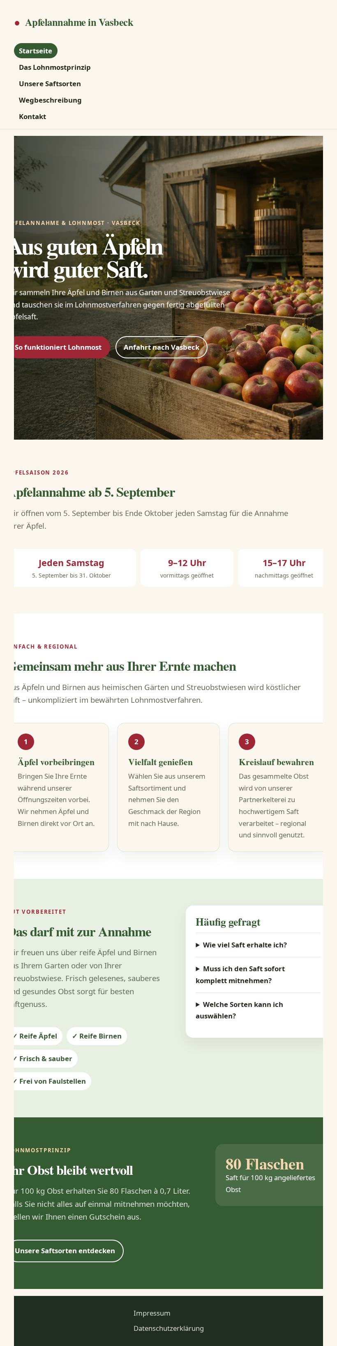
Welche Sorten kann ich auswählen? (239, 1010)
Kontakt (32, 117)
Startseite (35, 50)
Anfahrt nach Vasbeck (161, 347)
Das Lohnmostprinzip (55, 67)
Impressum (152, 1313)
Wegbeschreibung (50, 100)
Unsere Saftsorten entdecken (65, 1250)
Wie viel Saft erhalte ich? (245, 944)
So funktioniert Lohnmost (58, 347)
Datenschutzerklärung (169, 1328)
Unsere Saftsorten (50, 83)
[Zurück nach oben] (322, 1329)
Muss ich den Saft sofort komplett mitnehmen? (240, 974)
